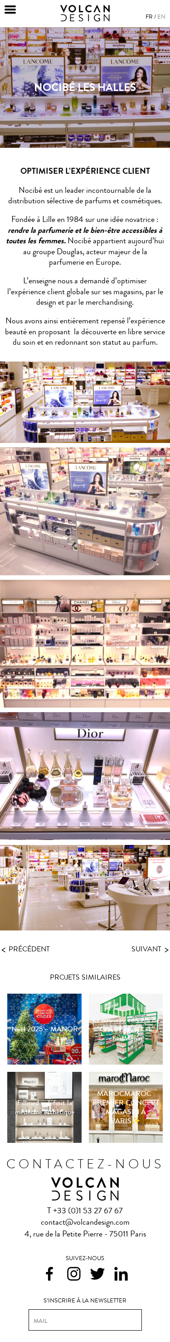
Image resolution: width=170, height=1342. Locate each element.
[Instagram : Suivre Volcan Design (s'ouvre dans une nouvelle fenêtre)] (74, 1275)
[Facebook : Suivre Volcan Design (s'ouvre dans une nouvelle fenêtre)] (49, 1275)
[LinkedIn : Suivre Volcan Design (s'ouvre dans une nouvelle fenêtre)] (121, 1275)
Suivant (150, 949)
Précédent (25, 949)
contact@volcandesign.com (85, 1222)
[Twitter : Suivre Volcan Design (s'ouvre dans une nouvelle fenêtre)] (97, 1275)
